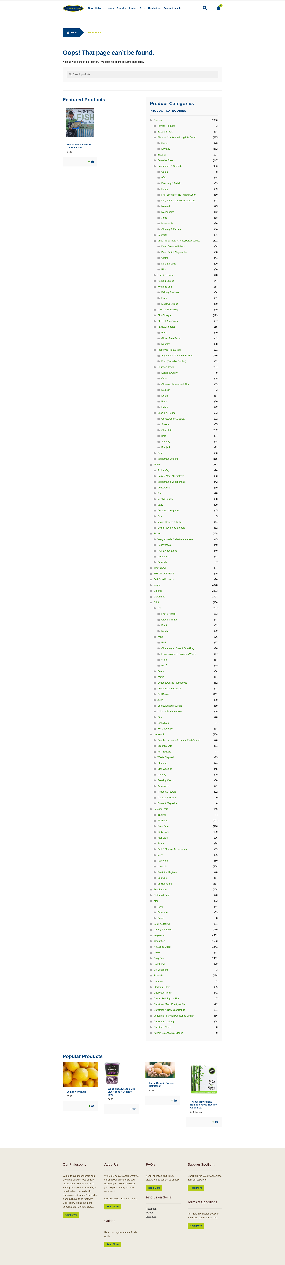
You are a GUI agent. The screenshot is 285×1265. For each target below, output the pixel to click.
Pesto (164, 401)
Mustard (165, 206)
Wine (160, 637)
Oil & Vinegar (164, 315)
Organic (158, 591)
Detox (157, 952)
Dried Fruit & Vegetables (174, 252)
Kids (156, 901)
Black (164, 625)
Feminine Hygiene (167, 872)
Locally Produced (163, 929)
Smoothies (163, 723)
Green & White (169, 619)
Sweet (164, 143)
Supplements (161, 889)
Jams (164, 218)
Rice (163, 269)
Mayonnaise (167, 212)
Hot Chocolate (165, 728)
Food (160, 906)
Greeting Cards (165, 780)
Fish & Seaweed (166, 275)
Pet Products (164, 751)
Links (132, 8)
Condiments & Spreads (169, 166)
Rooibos (165, 631)
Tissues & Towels (166, 792)
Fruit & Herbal (168, 614)
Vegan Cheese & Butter (169, 522)
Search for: (204, 8)
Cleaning (162, 763)
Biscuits (161, 154)
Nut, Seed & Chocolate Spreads (178, 200)
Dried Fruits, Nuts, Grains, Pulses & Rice (178, 240)
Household (159, 734)
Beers (160, 671)
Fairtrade (158, 975)
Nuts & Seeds (168, 263)
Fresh (157, 464)
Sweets (165, 424)
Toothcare (162, 860)
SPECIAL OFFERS (164, 573)
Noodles (165, 344)
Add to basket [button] (92, 161)
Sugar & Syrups (169, 304)
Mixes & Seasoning (167, 309)
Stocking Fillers (162, 987)
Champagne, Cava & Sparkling (177, 648)
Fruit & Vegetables (167, 550)
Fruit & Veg (163, 470)
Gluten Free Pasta (170, 338)
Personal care (161, 809)
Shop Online (95, 8)
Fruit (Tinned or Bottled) (173, 361)
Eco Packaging (162, 924)
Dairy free (159, 958)
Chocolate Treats (163, 992)
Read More (71, 1214)
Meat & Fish (163, 556)
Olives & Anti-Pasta (167, 321)
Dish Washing (164, 769)
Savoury (165, 149)
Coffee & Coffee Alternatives (172, 683)
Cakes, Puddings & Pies (166, 998)
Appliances (163, 786)
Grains (164, 258)
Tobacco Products (166, 797)
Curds (164, 172)
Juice (160, 700)
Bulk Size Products (164, 579)
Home (74, 32)
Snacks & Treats (166, 413)
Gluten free (159, 596)
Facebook (151, 1209)
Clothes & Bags (162, 895)
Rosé (164, 665)
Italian (164, 395)
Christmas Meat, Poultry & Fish (170, 1004)
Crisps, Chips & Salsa (173, 418)
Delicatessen (164, 487)
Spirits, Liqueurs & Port (169, 706)
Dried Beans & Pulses (173, 246)
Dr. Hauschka (164, 883)
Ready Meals (164, 545)
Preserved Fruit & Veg (169, 350)
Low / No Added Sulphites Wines (178, 654)
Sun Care (162, 878)
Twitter (149, 1212)
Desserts (162, 235)
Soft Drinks (163, 694)
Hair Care (162, 838)
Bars (163, 436)
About (120, 8)
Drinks (160, 918)
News (111, 8)
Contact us (154, 8)
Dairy (160, 505)
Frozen (157, 533)
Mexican (165, 390)
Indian (164, 407)
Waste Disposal (165, 757)
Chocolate (166, 430)
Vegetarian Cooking (167, 459)
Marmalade (167, 223)
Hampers (158, 981)
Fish (159, 493)
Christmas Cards (162, 1027)
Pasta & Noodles (166, 327)
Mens (160, 855)
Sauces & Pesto (165, 367)
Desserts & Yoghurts (168, 510)
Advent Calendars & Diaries (168, 1033)
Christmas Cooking (164, 1021)
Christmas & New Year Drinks (169, 1010)
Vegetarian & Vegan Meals (171, 482)
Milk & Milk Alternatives (169, 711)
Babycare (162, 912)
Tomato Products (166, 126)
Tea (159, 608)
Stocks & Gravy (169, 373)
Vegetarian (159, 935)
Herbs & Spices (165, 281)
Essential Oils (164, 746)
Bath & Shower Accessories (172, 849)
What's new (160, 568)
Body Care (163, 832)
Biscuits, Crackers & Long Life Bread (176, 137)
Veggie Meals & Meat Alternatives (175, 539)
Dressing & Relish (170, 183)
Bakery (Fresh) (165, 131)
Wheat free (159, 941)
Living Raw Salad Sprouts (171, 527)
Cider (160, 717)
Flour (164, 298)
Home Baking (164, 286)
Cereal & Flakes (166, 160)
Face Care (163, 826)
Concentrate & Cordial (169, 688)
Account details (172, 8)
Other (164, 378)
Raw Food (159, 964)
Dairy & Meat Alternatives (170, 476)
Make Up (162, 866)
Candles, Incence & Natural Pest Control (178, 740)
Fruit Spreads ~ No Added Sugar (178, 195)
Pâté (163, 177)
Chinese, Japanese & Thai (175, 384)
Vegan (157, 585)
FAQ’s (141, 8)
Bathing (161, 815)
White (164, 659)
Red (163, 642)
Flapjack (165, 447)
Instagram (151, 1216)
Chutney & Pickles (171, 229)
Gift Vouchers (161, 970)
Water (160, 677)
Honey (164, 189)
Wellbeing (162, 820)
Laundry (161, 774)
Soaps (160, 843)
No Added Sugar (162, 947)
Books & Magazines (168, 803)
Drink (156, 602)
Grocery (158, 120)
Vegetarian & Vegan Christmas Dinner (174, 1015)
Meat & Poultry (165, 499)
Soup (160, 453)
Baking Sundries (170, 292)
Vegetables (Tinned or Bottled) (177, 355)
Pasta (164, 332)
